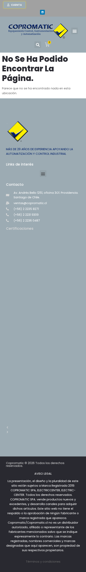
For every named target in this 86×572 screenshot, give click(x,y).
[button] (74, 31)
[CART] (47, 44)
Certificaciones (19, 228)
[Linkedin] (42, 12)
